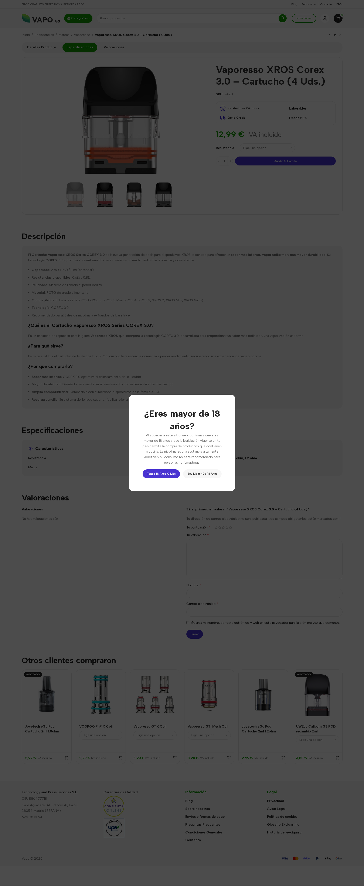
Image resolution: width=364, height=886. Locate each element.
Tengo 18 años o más (161, 474)
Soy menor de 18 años (202, 474)
